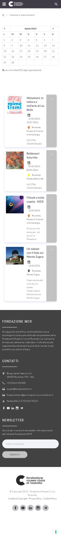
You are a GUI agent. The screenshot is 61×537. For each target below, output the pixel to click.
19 (37, 51)
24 (21, 56)
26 (37, 56)
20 (45, 51)
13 (45, 45)
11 (29, 45)
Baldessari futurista (33, 155)
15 (5, 51)
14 (53, 45)
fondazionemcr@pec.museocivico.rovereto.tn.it (30, 395)
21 (53, 51)
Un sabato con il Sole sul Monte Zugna (35, 252)
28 (53, 56)
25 (29, 56)
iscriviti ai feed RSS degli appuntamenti (22, 70)
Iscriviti (15, 454)
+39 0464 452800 (16, 382)
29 (5, 62)
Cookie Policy (50, 498)
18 (29, 51)
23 (13, 56)
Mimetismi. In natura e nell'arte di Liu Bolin (35, 104)
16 (13, 51)
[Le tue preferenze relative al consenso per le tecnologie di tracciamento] (56, 532)
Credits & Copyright (17, 498)
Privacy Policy (35, 498)
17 (21, 51)
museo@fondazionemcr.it (19, 389)
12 (37, 45)
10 (21, 45)
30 (13, 62)
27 (45, 56)
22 (5, 56)
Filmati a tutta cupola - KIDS (35, 199)
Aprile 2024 (30, 28)
